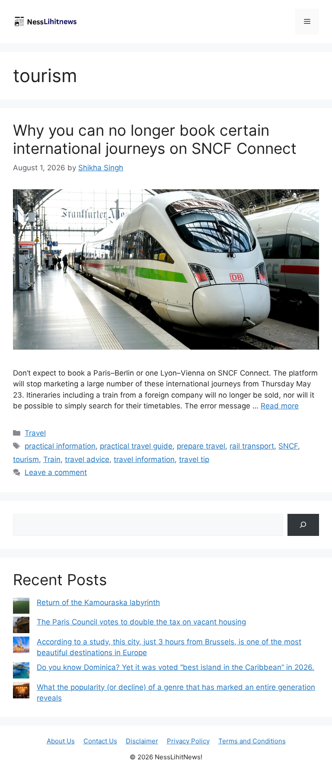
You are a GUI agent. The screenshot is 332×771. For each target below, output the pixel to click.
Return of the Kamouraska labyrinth (98, 602)
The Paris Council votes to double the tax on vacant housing (141, 622)
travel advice (87, 459)
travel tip (194, 459)
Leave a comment (56, 472)
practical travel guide (136, 446)
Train (52, 459)
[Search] (303, 525)
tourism (26, 459)
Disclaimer (142, 741)
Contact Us (100, 741)
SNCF (288, 446)
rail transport (252, 446)
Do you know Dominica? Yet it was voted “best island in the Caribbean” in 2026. (175, 667)
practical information (60, 446)
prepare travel (201, 446)
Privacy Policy (188, 741)
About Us (61, 741)
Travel (35, 433)
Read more (280, 405)
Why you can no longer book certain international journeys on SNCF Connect (155, 139)
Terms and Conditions (252, 741)
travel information (144, 459)
